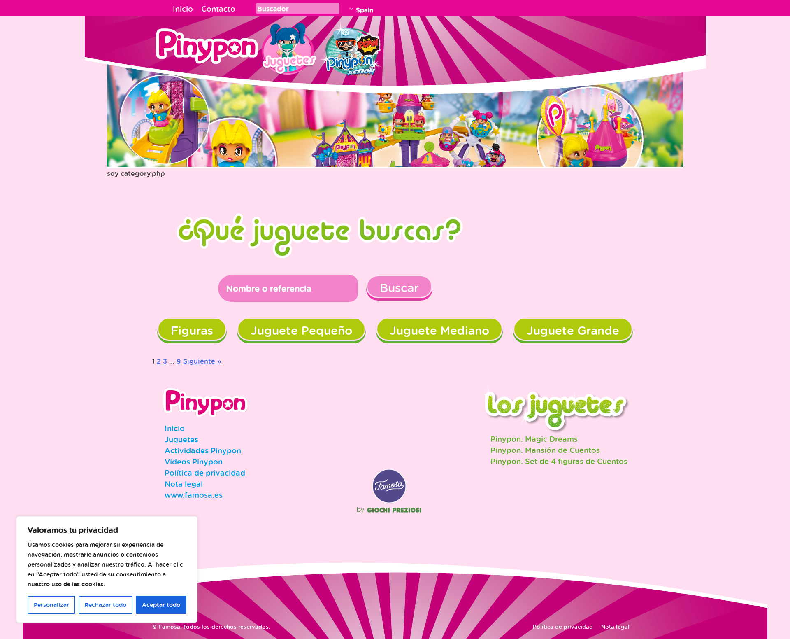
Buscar (399, 287)
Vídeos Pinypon (194, 461)
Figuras (192, 330)
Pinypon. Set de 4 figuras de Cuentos (558, 461)
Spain (364, 10)
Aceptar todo (161, 605)
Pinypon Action (351, 47)
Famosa (389, 501)
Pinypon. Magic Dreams (534, 439)
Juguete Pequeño (301, 330)
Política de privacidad (205, 473)
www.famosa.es (194, 495)
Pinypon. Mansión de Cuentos (545, 450)
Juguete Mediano (439, 330)
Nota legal (184, 484)
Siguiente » (202, 361)
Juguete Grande (573, 330)
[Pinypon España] (212, 48)
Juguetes (288, 47)
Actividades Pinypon (203, 450)
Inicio (183, 9)
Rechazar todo (105, 605)
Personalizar (51, 605)
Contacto (218, 9)
